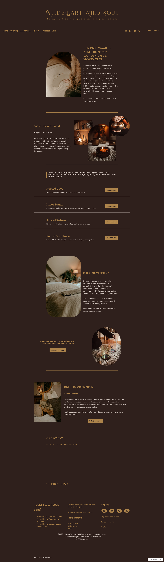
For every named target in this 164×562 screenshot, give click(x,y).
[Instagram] (126, 31)
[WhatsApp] (130, 31)
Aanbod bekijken (57, 350)
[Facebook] (135, 31)
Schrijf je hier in (95, 421)
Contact (104, 527)
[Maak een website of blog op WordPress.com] (51, 558)
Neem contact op (153, 31)
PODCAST (51, 444)
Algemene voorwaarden (110, 517)
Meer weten (111, 190)
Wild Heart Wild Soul (42, 558)
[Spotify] (139, 31)
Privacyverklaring (107, 522)
